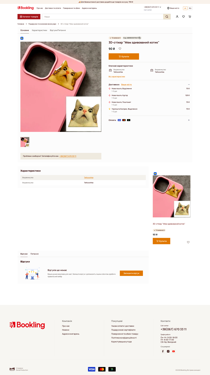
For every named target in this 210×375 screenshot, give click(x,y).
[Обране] (183, 16)
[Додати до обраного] (120, 49)
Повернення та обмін (71, 8)
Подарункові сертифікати (123, 330)
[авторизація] (177, 16)
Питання (35, 254)
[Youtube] (173, 351)
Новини (65, 330)
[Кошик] (189, 16)
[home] (26, 24)
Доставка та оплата (53, 8)
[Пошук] (167, 16)
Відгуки (24, 254)
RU (190, 8)
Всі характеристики (117, 77)
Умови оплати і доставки (122, 326)
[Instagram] (168, 351)
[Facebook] (162, 351)
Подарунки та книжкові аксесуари (42, 24)
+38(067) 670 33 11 (151, 7)
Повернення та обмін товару (124, 334)
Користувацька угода (121, 342)
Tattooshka (88, 177)
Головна (21, 24)
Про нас (40, 8)
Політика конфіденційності (124, 338)
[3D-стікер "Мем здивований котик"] (171, 196)
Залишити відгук (131, 273)
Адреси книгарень (89, 8)
